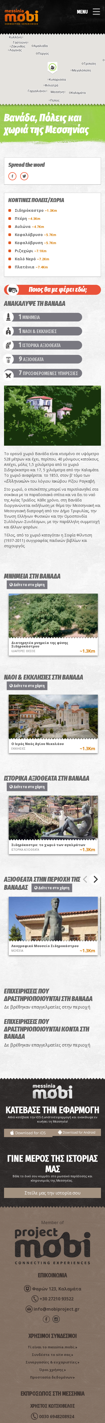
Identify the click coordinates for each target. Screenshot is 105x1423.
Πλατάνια (31, 266)
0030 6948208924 (56, 1416)
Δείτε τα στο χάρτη (29, 584)
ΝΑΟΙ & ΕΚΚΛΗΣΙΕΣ (38, 331)
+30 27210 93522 (57, 1299)
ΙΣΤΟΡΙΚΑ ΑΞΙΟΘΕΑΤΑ (40, 345)
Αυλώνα (29, 226)
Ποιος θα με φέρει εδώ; (58, 290)
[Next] (95, 879)
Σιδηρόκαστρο (36, 210)
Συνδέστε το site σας (51, 1354)
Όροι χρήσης (51, 1369)
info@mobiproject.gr (56, 1309)
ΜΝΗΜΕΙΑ (29, 317)
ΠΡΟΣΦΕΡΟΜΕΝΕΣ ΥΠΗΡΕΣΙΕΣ (48, 373)
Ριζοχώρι (31, 250)
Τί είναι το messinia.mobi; (51, 1347)
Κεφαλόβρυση (35, 242)
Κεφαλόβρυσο (35, 234)
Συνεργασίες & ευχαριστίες (51, 1362)
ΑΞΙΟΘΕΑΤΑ (31, 359)
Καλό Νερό (32, 258)
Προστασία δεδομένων (51, 1377)
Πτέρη (27, 218)
